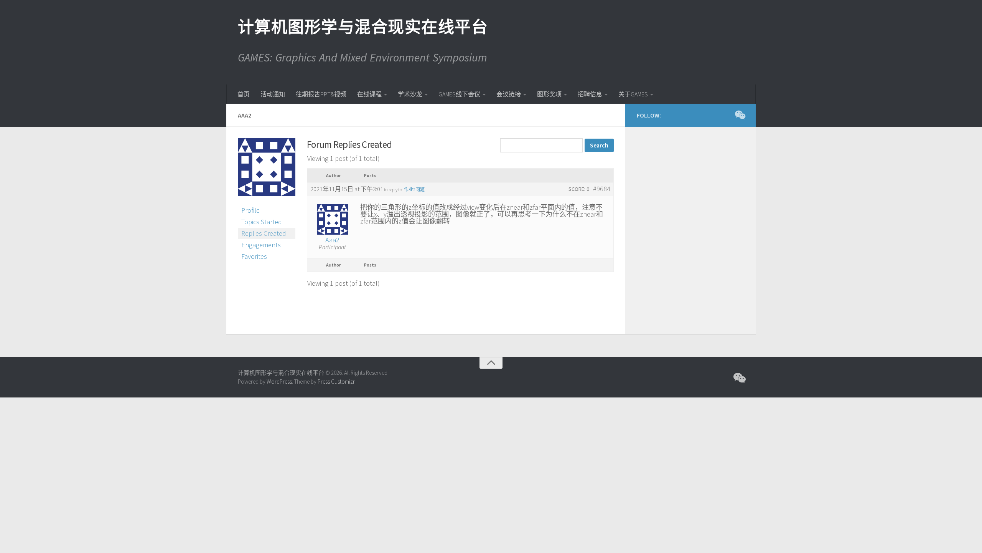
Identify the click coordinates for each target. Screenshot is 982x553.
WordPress (279, 381)
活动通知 (272, 94)
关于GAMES (633, 94)
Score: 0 (578, 188)
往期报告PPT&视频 (321, 94)
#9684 (601, 188)
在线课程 (369, 94)
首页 (243, 94)
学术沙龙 (410, 94)
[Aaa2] (266, 201)
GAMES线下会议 (459, 94)
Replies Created (263, 233)
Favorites (254, 256)
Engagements (261, 244)
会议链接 (508, 94)
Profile (250, 210)
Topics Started (261, 221)
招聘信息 (590, 94)
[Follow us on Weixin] (739, 114)
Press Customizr (336, 381)
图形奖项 (549, 94)
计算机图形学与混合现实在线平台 (362, 27)
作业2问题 (414, 189)
